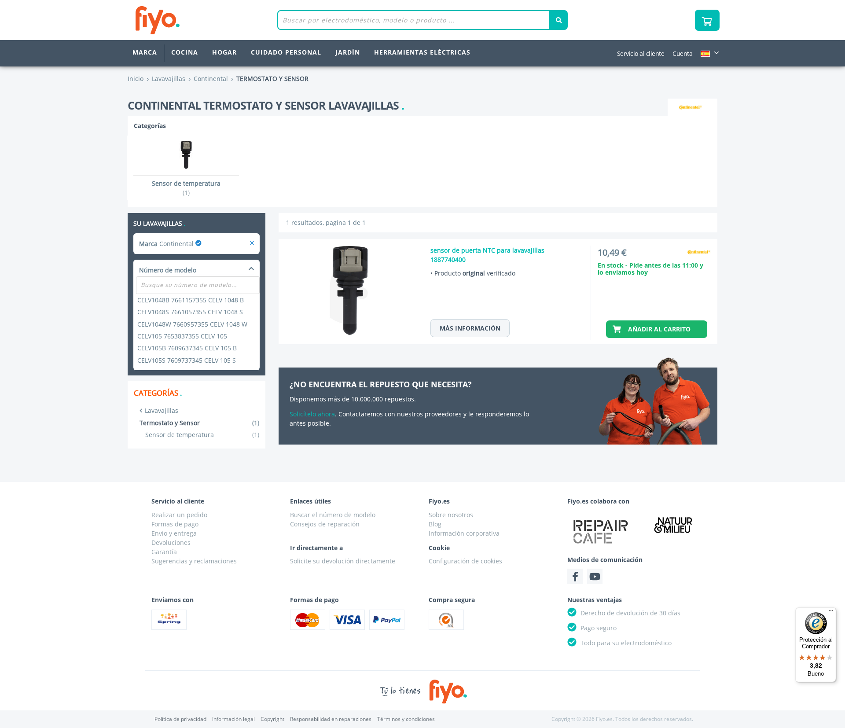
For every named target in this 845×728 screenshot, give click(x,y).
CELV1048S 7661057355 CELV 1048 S (190, 312)
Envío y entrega (174, 533)
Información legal (233, 719)
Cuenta (682, 53)
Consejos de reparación (325, 524)
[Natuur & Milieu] (673, 525)
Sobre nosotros (451, 515)
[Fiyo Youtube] (595, 576)
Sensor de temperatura (202, 434)
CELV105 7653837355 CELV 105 (182, 336)
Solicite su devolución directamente (342, 561)
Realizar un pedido (179, 515)
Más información (470, 328)
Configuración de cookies (465, 561)
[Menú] (831, 612)
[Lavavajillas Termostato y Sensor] (252, 243)
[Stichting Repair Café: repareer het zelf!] (600, 532)
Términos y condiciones (406, 719)
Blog (435, 524)
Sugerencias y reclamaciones (194, 561)
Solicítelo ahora (312, 414)
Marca (144, 52)
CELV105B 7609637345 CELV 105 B (187, 348)
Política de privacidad (180, 719)
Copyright (272, 719)
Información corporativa (464, 533)
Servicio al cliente (641, 53)
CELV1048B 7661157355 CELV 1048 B (190, 300)
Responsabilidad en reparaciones (330, 719)
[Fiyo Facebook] (575, 576)
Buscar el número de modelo (332, 515)
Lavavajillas (161, 410)
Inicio (135, 78)
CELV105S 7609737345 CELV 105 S (186, 360)
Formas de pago (174, 524)
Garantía (164, 552)
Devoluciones (171, 542)
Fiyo (194, 20)
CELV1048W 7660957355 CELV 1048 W (192, 324)
